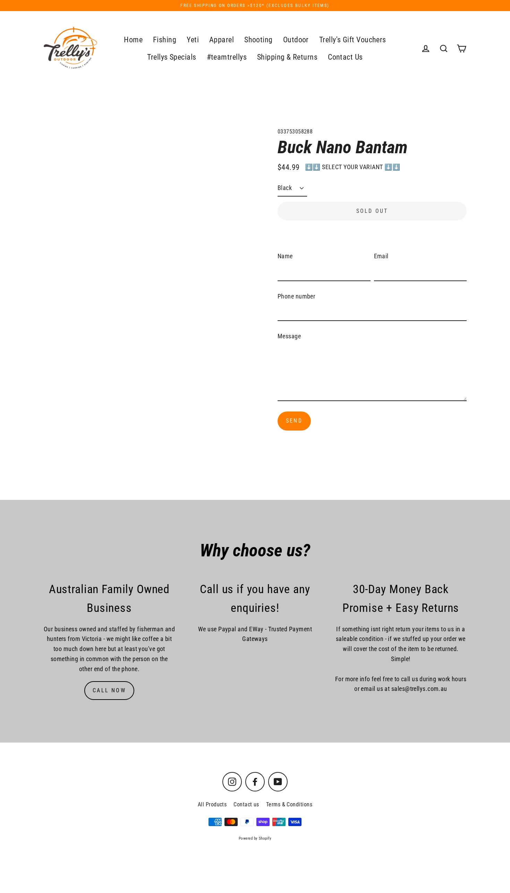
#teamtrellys (227, 57)
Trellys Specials (171, 57)
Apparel (221, 39)
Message (289, 336)
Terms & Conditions (289, 804)
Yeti (193, 39)
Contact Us (345, 57)
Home (133, 39)
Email (381, 256)
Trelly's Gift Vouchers (352, 39)
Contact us (246, 804)
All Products (212, 804)
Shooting (258, 39)
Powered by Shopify (255, 838)
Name (285, 256)
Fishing (164, 39)
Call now (109, 690)
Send (294, 420)
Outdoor (296, 39)
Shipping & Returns (287, 57)
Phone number (296, 296)
